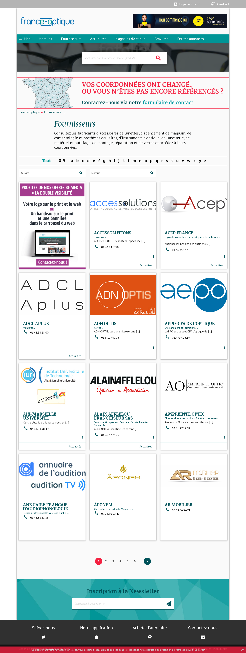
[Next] (147, 561)
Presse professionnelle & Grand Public (44, 513)
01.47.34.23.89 (181, 337)
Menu (25, 38)
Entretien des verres (207, 418)
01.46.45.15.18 (181, 250)
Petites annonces (190, 38)
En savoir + (201, 649)
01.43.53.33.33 (39, 517)
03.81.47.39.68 (181, 428)
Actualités (98, 38)
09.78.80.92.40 (110, 513)
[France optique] (70, 21)
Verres (97, 327)
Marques (45, 38)
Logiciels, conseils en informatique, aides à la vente (192, 237)
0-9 (62, 160)
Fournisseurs (71, 38)
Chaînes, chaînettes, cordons (180, 418)
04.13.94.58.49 (39, 429)
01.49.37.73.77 (110, 435)
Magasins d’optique (130, 38)
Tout (46, 160)
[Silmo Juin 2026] (180, 27)
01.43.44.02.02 (110, 247)
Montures (28, 327)
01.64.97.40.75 (110, 337)
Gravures (161, 38)
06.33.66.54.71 (181, 510)
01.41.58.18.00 (39, 332)
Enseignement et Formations (180, 327)
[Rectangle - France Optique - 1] (52, 225)
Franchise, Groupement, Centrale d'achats (116, 422)
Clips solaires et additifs (107, 509)
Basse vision (100, 237)
